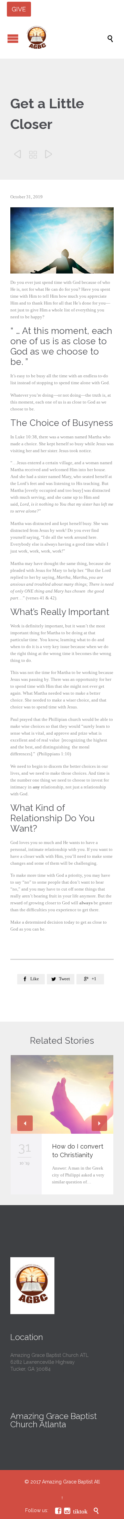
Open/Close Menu (13, 38)
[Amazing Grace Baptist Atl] (65, 38)
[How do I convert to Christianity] (62, 1094)
